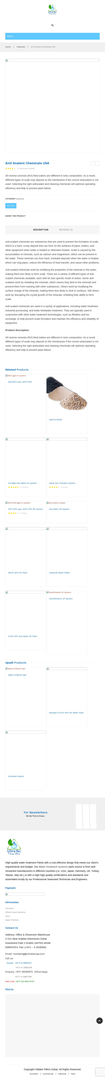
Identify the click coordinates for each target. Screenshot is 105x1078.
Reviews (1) (66, 229)
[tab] (40, 230)
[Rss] (93, 826)
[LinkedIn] (46, 216)
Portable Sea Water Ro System (22, 483)
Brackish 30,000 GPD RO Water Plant (66, 713)
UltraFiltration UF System (61, 599)
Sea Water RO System (59, 509)
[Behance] (79, 826)
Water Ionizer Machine (98, 163)
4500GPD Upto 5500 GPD (20, 382)
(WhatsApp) (31, 971)
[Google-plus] (93, 807)
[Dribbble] (86, 826)
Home (8, 47)
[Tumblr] (93, 819)
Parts (7, 916)
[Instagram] (86, 813)
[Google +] (42, 216)
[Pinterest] (37, 216)
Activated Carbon (16, 776)
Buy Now (11, 206)
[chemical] (52, 106)
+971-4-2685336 (21, 967)
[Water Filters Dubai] (52, 9)
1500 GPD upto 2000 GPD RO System (25, 509)
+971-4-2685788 (23, 976)
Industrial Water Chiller (59, 573)
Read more (18, 391)
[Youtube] (79, 813)
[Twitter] (33, 216)
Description (40, 229)
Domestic (9, 908)
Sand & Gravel (55, 419)
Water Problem (12, 920)
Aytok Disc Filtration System (62, 483)
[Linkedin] (93, 813)
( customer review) (26, 168)
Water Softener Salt (93, 163)
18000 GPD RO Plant (17, 573)
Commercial (48, 1074)
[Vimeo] (86, 819)
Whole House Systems (15, 912)
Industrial (21, 47)
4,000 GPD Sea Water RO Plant (22, 636)
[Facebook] (29, 216)
